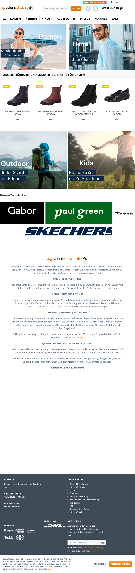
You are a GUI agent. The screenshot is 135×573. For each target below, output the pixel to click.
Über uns (74, 493)
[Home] (4, 18)
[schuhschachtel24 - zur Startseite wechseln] (17, 9)
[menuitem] (95, 2)
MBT (81, 337)
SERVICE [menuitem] (116, 2)
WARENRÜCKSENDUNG (94, 2)
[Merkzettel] (88, 9)
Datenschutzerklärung (79, 509)
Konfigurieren (120, 564)
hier (50, 569)
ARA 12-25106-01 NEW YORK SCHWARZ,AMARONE (84, 112)
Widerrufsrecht (76, 512)
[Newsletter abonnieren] (102, 542)
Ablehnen (99, 564)
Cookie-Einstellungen (79, 484)
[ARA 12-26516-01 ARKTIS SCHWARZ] (117, 95)
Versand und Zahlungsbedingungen (86, 499)
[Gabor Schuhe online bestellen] (22, 212)
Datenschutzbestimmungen (93, 547)
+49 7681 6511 (12, 493)
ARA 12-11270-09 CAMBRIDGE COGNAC (51, 112)
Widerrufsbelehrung (79, 496)
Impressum (75, 503)
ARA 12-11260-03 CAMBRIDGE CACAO (18, 112)
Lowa (65, 303)
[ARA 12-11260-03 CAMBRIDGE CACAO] (18, 95)
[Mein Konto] (95, 9)
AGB (71, 506)
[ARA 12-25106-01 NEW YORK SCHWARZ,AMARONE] (84, 95)
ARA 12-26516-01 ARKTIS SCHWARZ (117, 112)
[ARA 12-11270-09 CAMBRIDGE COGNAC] (51, 95)
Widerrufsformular (78, 487)
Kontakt (73, 490)
